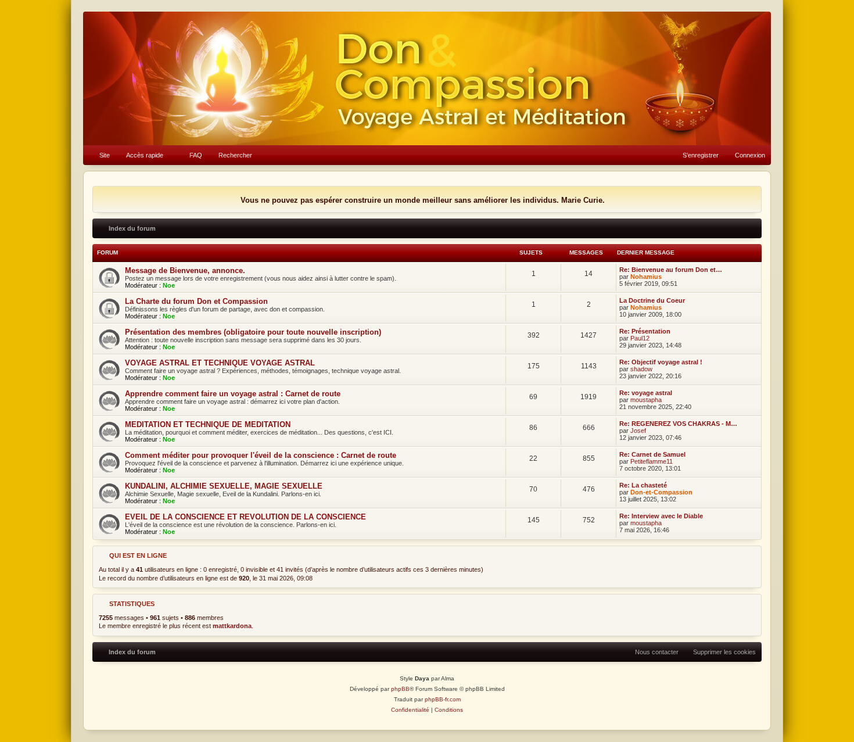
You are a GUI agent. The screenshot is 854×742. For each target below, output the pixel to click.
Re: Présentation (644, 331)
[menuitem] (99, 155)
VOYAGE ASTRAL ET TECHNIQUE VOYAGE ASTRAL (220, 363)
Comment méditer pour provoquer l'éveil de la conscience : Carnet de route (260, 455)
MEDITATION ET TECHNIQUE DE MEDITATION (207, 424)
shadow (641, 368)
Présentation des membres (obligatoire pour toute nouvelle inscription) (253, 332)
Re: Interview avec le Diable (661, 515)
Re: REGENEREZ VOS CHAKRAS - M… (678, 423)
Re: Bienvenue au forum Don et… (670, 269)
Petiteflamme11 (651, 461)
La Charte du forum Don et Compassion (196, 301)
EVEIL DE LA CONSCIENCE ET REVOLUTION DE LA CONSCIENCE (245, 516)
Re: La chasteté (643, 485)
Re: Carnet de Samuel (652, 454)
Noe (169, 285)
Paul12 (640, 338)
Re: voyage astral (645, 392)
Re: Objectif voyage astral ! (660, 362)
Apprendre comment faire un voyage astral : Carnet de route (232, 393)
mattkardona (232, 625)
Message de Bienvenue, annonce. (185, 270)
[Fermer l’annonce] (751, 195)
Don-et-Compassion (661, 492)
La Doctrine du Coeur (652, 300)
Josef (638, 430)
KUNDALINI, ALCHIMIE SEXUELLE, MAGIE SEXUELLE (223, 486)
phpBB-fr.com (443, 699)
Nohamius (646, 276)
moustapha (646, 399)
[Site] (427, 78)
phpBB (400, 689)
